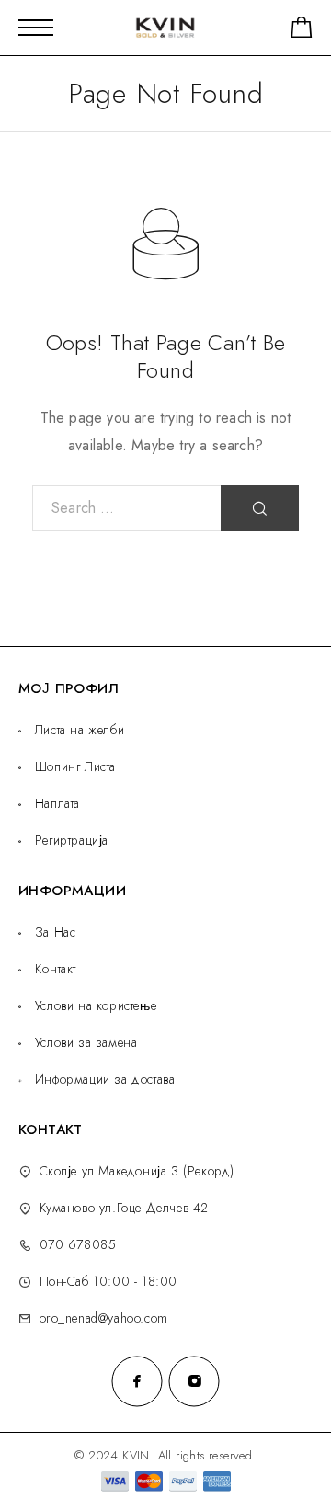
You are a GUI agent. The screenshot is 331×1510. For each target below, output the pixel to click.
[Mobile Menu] (36, 27)
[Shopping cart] (302, 31)
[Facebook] (137, 1381)
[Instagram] (194, 1381)
